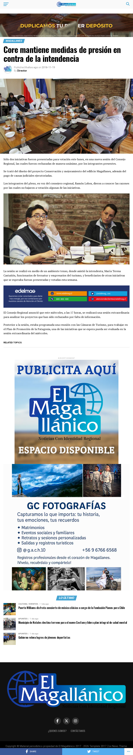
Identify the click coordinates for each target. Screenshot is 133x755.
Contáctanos (78, 731)
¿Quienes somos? (57, 731)
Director (22, 70)
